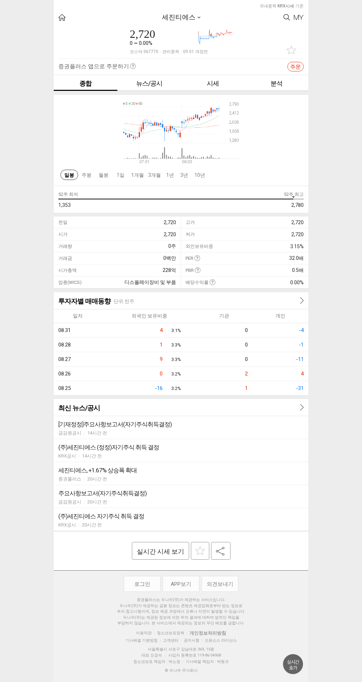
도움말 (197, 258)
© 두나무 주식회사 (181, 670)
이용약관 (144, 633)
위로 (293, 664)
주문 (295, 67)
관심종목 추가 (291, 50)
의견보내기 (220, 584)
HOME (62, 17)
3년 (184, 175)
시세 (213, 83)
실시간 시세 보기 (160, 551)
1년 (170, 175)
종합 (86, 83)
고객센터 (171, 640)
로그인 (142, 584)
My (299, 17)
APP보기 (181, 584)
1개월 (137, 175)
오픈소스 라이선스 (221, 640)
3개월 (154, 175)
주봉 (87, 175)
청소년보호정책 (170, 633)
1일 (120, 175)
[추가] (200, 551)
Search (287, 17)
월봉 (104, 175)
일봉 (69, 175)
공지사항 (191, 640)
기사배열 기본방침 (141, 640)
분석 (276, 83)
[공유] (220, 551)
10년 (199, 175)
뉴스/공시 (149, 83)
